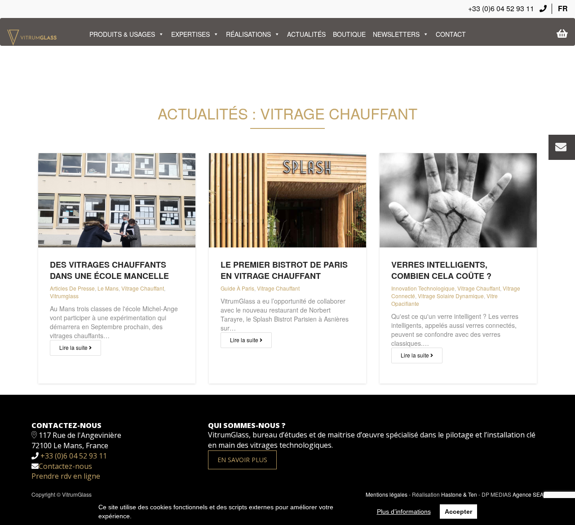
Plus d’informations (404, 511)
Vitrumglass (64, 296)
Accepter (458, 511)
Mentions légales (386, 494)
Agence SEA (528, 494)
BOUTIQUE (349, 34)
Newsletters (396, 34)
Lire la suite (74, 347)
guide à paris (237, 288)
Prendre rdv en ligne (65, 476)
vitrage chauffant (142, 288)
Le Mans (108, 288)
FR (563, 8)
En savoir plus (242, 459)
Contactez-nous (65, 466)
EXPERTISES (190, 34)
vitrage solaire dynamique (451, 296)
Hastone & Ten (459, 494)
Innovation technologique (423, 288)
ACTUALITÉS (306, 34)
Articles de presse (72, 288)
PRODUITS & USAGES (122, 34)
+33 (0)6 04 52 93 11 (502, 8)
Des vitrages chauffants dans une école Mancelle (109, 270)
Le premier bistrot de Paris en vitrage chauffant (284, 270)
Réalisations (248, 34)
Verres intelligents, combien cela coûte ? (441, 270)
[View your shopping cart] (562, 34)
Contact (451, 34)
